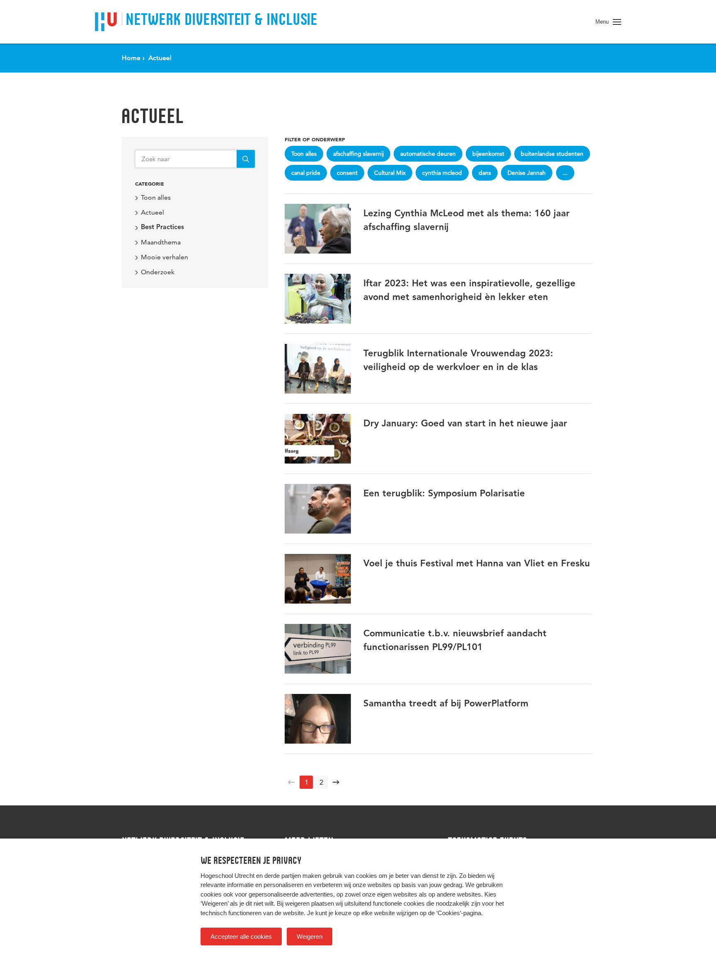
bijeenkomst (488, 153)
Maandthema (161, 242)
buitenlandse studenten (552, 153)
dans (485, 172)
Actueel (152, 116)
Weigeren (309, 936)
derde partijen (282, 875)
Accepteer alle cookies (241, 936)
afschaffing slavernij (358, 153)
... (565, 172)
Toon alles (156, 197)
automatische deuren (428, 153)
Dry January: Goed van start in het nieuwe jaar (465, 423)
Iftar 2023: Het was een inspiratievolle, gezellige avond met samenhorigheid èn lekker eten (469, 290)
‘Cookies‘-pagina (458, 912)
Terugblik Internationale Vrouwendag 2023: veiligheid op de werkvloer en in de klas (458, 360)
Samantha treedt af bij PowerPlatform (445, 703)
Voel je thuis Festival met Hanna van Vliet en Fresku (476, 563)
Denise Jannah (527, 172)
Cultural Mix (390, 172)
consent (347, 172)
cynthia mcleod (442, 172)
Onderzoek (157, 272)
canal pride (305, 172)
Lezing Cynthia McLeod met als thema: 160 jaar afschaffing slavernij (466, 220)
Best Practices (162, 227)
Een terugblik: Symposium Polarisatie (444, 493)
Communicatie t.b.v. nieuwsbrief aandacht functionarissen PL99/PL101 (455, 640)
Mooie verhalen (164, 257)
